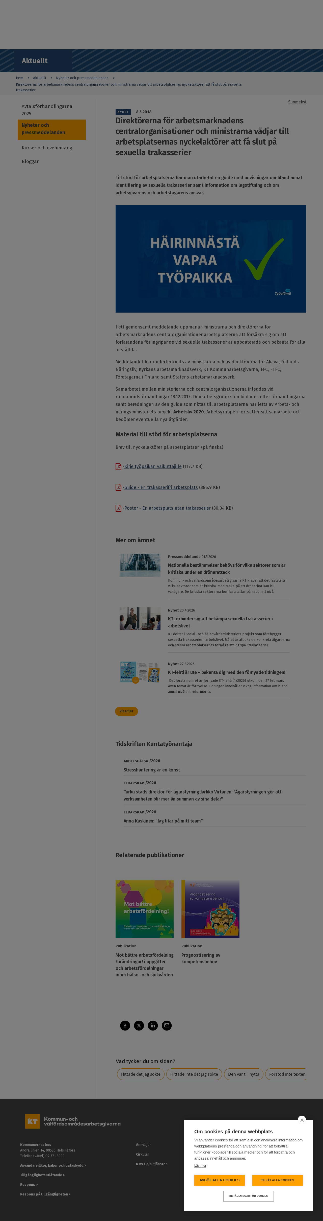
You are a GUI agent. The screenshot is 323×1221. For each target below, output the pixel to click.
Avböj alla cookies (220, 1180)
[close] (302, 1120)
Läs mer (200, 1165)
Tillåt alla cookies (277, 1180)
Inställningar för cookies (248, 1196)
